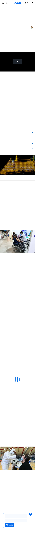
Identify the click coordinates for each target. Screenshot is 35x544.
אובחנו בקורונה (14, 272)
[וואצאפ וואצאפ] (7, 3)
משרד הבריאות (20, 499)
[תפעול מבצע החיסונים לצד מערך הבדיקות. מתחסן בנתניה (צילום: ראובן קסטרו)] (17, 244)
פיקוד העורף (29, 499)
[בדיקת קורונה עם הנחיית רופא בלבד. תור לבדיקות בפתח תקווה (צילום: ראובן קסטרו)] (17, 168)
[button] (26, 3)
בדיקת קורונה (12, 499)
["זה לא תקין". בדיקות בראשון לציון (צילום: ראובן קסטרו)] (17, 460)
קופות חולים (29, 501)
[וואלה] (17, 3)
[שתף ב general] (3, 3)
